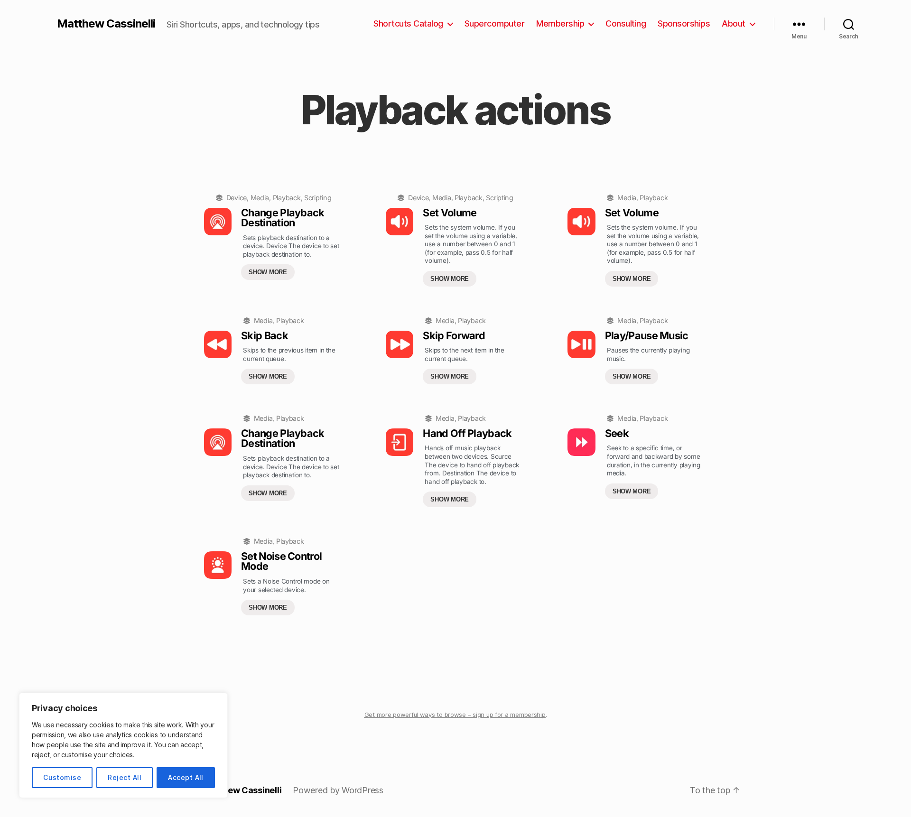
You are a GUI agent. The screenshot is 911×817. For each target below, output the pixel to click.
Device (236, 198)
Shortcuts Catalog (408, 23)
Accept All (186, 777)
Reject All (124, 777)
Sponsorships (684, 23)
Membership (560, 23)
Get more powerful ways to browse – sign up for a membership (455, 714)
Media (260, 198)
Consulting (625, 23)
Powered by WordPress (338, 790)
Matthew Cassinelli (106, 23)
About (733, 23)
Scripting (318, 198)
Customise (62, 777)
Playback (287, 198)
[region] (123, 745)
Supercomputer (495, 23)
